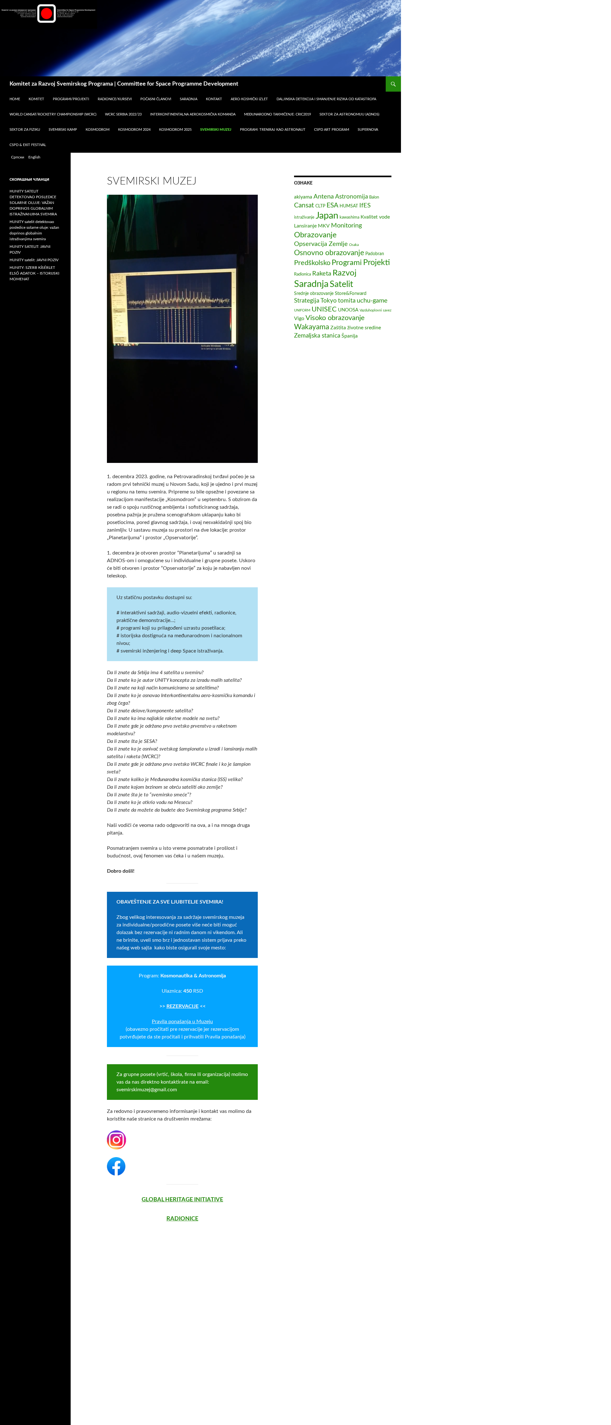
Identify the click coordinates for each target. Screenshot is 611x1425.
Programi (347, 263)
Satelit (341, 284)
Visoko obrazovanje (335, 318)
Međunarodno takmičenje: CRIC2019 (277, 114)
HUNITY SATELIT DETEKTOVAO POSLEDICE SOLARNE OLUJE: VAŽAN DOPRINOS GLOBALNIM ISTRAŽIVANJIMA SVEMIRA (33, 202)
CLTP (320, 206)
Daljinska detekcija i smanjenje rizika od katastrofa (326, 99)
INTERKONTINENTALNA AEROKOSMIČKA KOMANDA (192, 114)
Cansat (304, 205)
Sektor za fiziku (25, 129)
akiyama (303, 196)
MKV (324, 225)
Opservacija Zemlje (321, 244)
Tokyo (328, 301)
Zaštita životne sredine (355, 327)
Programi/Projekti (71, 99)
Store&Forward (350, 293)
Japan (327, 215)
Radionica (302, 274)
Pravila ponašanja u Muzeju (182, 1021)
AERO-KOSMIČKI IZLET (249, 99)
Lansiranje (305, 225)
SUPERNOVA (368, 129)
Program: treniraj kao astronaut (273, 129)
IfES (365, 205)
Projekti (376, 263)
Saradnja (188, 99)
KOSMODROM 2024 (134, 129)
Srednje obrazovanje (314, 293)
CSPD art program (331, 129)
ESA (332, 205)
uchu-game (372, 300)
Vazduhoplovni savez (375, 310)
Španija (349, 336)
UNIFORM (302, 310)
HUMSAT (349, 206)
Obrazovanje (315, 235)
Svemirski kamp (63, 129)
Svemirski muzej (215, 129)
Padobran (374, 254)
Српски (17, 157)
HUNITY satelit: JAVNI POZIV (34, 260)
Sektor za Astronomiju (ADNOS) (349, 114)
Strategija (306, 300)
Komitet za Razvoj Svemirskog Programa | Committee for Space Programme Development (124, 84)
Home (15, 99)
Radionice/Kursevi (115, 99)
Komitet (36, 99)
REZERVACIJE (182, 1006)
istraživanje (304, 217)
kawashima (349, 217)
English (34, 157)
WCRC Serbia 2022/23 (123, 114)
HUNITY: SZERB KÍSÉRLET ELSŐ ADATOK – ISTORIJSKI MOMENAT (34, 273)
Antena (323, 196)
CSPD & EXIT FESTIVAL (28, 145)
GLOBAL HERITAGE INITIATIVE (182, 1200)
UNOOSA (348, 310)
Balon (374, 197)
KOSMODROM (97, 129)
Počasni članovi (155, 99)
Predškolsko (312, 263)
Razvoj (344, 273)
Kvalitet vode (375, 217)
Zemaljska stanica (317, 336)
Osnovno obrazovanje (329, 252)
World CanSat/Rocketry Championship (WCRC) (53, 114)
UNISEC (324, 309)
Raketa (321, 273)
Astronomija (351, 197)
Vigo (299, 318)
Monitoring (346, 225)
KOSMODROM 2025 (175, 129)
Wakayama (311, 327)
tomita (346, 301)
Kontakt (214, 99)
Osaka (354, 245)
